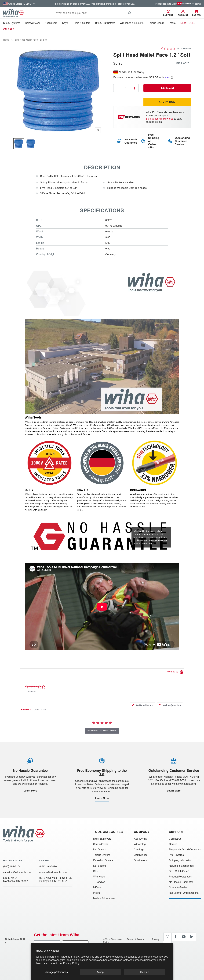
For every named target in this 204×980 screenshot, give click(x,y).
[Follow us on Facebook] (176, 937)
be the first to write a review (102, 730)
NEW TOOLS (188, 23)
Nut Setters (99, 865)
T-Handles (99, 882)
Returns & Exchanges (181, 865)
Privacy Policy (71, 963)
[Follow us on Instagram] (167, 937)
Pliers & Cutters (81, 23)
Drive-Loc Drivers (103, 860)
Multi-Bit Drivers (102, 838)
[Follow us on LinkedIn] (192, 937)
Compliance (141, 854)
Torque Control (156, 23)
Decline (144, 972)
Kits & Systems (11, 23)
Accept (100, 972)
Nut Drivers (51, 23)
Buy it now (167, 102)
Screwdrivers (32, 23)
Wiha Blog (140, 844)
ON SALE (8, 29)
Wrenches (99, 876)
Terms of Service (136, 939)
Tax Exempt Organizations (184, 892)
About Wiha (140, 838)
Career (173, 844)
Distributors (140, 860)
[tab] (142, 705)
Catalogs (139, 849)
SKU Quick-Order (179, 871)
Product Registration (180, 876)
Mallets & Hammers (104, 898)
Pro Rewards (176, 854)
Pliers (96, 892)
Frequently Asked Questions (185, 849)
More (173, 23)
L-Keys (97, 887)
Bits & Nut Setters (105, 23)
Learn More (30, 790)
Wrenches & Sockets (131, 23)
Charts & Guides (178, 887)
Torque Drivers (101, 854)
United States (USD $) (15, 940)
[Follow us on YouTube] (184, 937)
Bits (95, 871)
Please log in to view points (178, 3)
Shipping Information (180, 860)
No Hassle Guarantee (181, 882)
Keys (65, 23)
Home (6, 39)
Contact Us (175, 838)
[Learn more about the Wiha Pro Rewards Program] (129, 117)
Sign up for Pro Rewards (159, 118)
